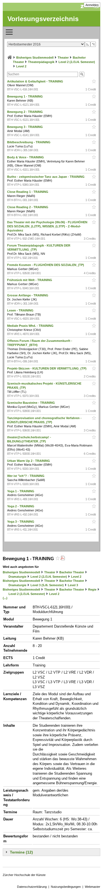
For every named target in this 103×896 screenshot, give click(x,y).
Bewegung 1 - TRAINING (25, 96)
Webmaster (92, 886)
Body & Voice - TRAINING (26, 157)
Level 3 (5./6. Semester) (47, 585)
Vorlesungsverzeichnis (43, 18)
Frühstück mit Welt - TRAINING (30, 280)
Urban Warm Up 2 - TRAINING (29, 460)
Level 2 (21, 66)
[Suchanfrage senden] (81, 74)
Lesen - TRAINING (20, 310)
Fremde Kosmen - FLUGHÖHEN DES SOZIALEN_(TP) (46, 265)
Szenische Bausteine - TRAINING (31, 402)
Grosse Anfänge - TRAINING (28, 295)
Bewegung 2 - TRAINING (25, 111)
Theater (63, 57)
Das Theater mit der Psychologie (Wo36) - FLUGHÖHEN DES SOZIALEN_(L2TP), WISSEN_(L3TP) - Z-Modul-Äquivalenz (47, 226)
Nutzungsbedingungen (66, 886)
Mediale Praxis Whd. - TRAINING (30, 325)
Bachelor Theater (71, 572)
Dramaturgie (17, 576)
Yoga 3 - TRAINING (21, 521)
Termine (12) (21, 852)
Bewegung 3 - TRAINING (25, 126)
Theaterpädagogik (41, 62)
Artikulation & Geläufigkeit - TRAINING (35, 81)
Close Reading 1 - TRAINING (28, 191)
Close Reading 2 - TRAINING (28, 207)
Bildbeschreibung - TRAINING (29, 142)
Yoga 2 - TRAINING (21, 506)
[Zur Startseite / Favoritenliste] (9, 57)
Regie (92, 589)
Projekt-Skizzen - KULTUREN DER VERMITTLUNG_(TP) (47, 368)
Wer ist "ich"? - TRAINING (26, 475)
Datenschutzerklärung (32, 886)
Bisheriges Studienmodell (35, 57)
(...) (5, 598)
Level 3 (73, 585)
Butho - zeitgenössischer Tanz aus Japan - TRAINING (46, 176)
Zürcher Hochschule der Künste (24, 875)
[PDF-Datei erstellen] (62, 558)
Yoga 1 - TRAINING (21, 491)
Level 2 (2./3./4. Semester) (77, 62)
